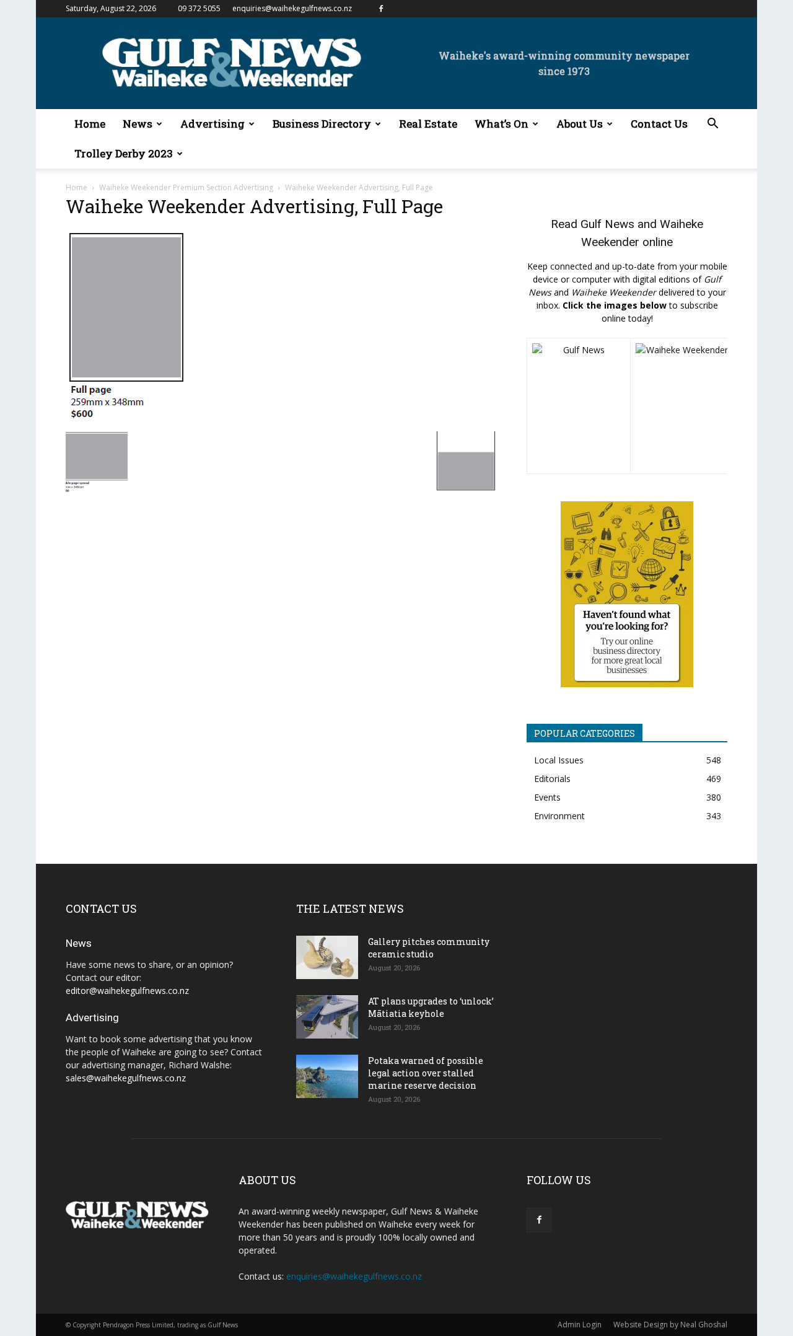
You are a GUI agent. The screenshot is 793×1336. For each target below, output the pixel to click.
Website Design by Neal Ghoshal (670, 1324)
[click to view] (578, 405)
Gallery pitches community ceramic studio (428, 948)
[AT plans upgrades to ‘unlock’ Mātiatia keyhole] (327, 1017)
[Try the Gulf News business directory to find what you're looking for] (627, 594)
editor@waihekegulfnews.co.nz (127, 990)
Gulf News (607, 224)
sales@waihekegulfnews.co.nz (126, 1078)
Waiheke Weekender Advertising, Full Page (254, 206)
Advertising (212, 123)
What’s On (501, 123)
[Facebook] (381, 8)
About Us (579, 123)
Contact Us (659, 123)
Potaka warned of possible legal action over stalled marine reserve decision (425, 1073)
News (137, 123)
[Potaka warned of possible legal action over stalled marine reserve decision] (327, 1076)
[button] (712, 125)
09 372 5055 (199, 8)
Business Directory (322, 123)
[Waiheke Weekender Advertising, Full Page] (126, 418)
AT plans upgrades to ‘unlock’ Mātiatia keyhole (431, 1007)
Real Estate (428, 123)
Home (89, 123)
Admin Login (580, 1324)
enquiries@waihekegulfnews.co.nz (292, 8)
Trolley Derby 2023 (123, 153)
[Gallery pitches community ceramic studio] (327, 957)
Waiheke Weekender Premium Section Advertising (186, 187)
